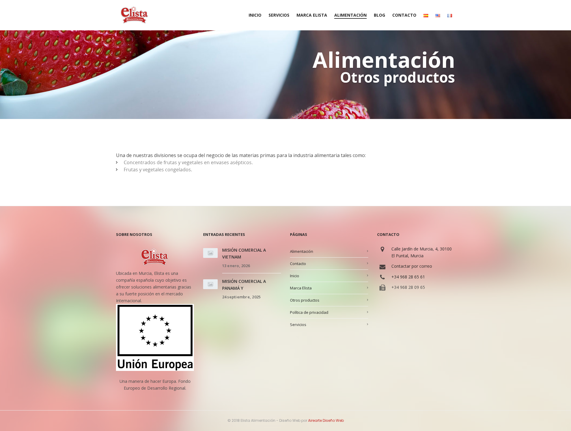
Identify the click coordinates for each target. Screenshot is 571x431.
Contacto (298, 263)
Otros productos (304, 300)
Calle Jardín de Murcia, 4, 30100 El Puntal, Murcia (421, 252)
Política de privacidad (309, 312)
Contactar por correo (411, 266)
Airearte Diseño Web (326, 420)
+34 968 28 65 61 (408, 277)
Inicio (294, 275)
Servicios (298, 324)
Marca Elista (301, 288)
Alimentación (301, 251)
